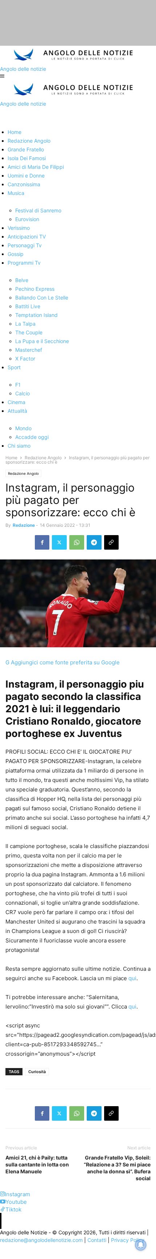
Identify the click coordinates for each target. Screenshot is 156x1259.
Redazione (24, 525)
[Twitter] (59, 542)
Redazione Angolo (43, 457)
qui (132, 978)
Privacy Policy (127, 1240)
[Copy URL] (111, 542)
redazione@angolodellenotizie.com (41, 1240)
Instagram (17, 1194)
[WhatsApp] (76, 542)
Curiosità (37, 1071)
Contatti (96, 1240)
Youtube (16, 1201)
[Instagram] (2, 1194)
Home (11, 457)
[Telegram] (94, 542)
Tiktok (13, 1209)
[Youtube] (2, 1201)
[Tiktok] (2, 1209)
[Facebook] (42, 542)
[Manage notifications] (141, 1245)
